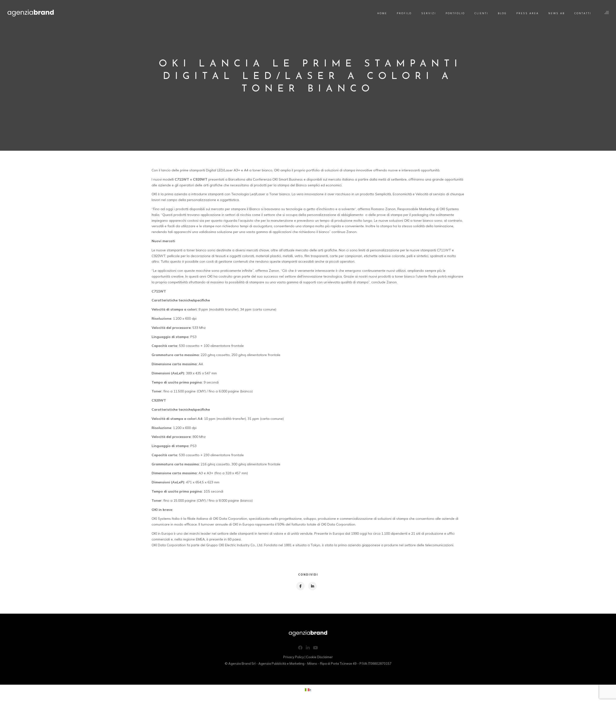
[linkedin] (312, 586)
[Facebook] (300, 648)
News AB (556, 13)
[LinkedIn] (307, 648)
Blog (502, 13)
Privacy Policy (293, 657)
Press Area (527, 13)
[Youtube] (315, 648)
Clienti (481, 13)
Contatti (582, 13)
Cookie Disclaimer (319, 657)
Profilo (404, 13)
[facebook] (300, 586)
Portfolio (455, 13)
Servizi (428, 13)
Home (382, 13)
